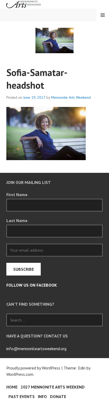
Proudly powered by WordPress (33, 368)
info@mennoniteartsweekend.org (36, 348)
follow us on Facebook (31, 285)
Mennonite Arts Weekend (71, 97)
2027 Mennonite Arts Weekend (53, 387)
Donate (58, 396)
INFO (42, 396)
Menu (102, 15)
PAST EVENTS (21, 396)
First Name (17, 194)
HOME (11, 387)
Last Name (17, 220)
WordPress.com (19, 374)
